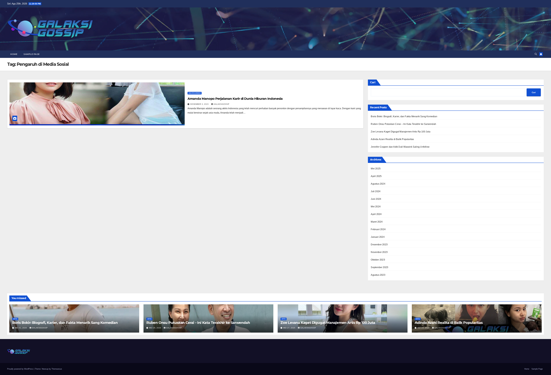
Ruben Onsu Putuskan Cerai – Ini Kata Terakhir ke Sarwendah (403, 124)
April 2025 (376, 176)
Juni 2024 (376, 199)
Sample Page (32, 54)
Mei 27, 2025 (289, 328)
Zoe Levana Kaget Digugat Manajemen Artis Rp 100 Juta (400, 131)
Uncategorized (194, 93)
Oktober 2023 (378, 260)
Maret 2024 (377, 222)
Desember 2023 (379, 244)
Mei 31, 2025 (21, 328)
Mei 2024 (376, 206)
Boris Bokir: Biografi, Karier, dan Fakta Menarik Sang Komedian (404, 116)
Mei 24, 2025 (423, 328)
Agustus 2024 (378, 184)
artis (15, 319)
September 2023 (379, 267)
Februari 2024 (378, 229)
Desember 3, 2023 (199, 104)
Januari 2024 (377, 237)
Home (13, 54)
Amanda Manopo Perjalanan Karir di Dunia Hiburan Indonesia (235, 99)
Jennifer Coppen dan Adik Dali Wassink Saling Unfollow (400, 147)
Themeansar (57, 369)
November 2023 (379, 252)
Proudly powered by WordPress (20, 369)
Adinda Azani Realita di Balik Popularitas (392, 139)
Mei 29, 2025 (155, 328)
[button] (536, 54)
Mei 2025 (376, 168)
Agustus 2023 (378, 275)
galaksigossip (221, 104)
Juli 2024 (375, 191)
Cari (373, 82)
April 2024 (376, 214)
